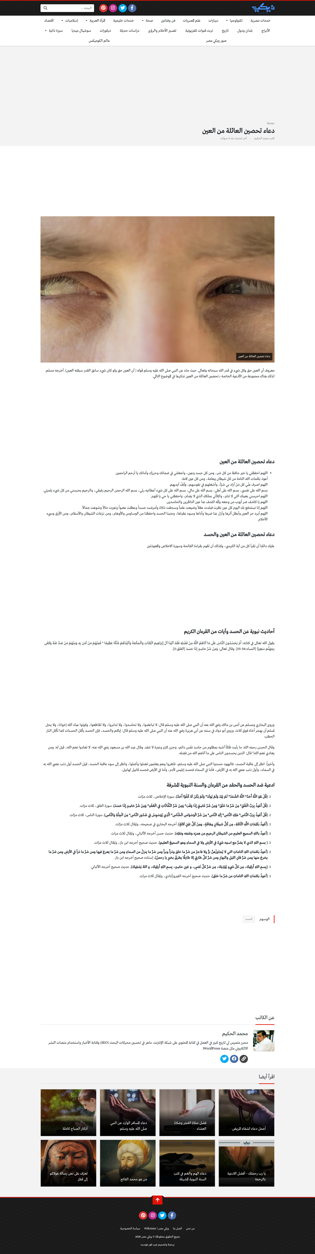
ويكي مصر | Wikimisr (156, 1228)
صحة (149, 20)
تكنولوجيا (236, 20)
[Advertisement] (157, 86)
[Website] (244, 1059)
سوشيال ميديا (81, 30)
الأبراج (265, 30)
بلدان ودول (245, 30)
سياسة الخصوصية (130, 1228)
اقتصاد (49, 20)
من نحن (190, 1228)
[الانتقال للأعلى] (157, 1200)
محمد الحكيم (261, 138)
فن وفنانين (168, 20)
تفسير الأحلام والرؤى (162, 30)
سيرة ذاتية (56, 30)
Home (270, 123)
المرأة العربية (97, 20)
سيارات (213, 20)
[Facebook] (132, 8)
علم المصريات (192, 20)
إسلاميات (71, 20)
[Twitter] (122, 8)
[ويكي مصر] (263, 8)
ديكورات (105, 30)
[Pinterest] (103, 8)
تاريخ (225, 30)
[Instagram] (113, 8)
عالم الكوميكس (99, 41)
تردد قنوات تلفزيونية (199, 30)
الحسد (248, 919)
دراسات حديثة (129, 30)
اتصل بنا (177, 1228)
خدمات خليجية (123, 20)
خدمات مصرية (260, 20)
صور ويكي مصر (216, 41)
